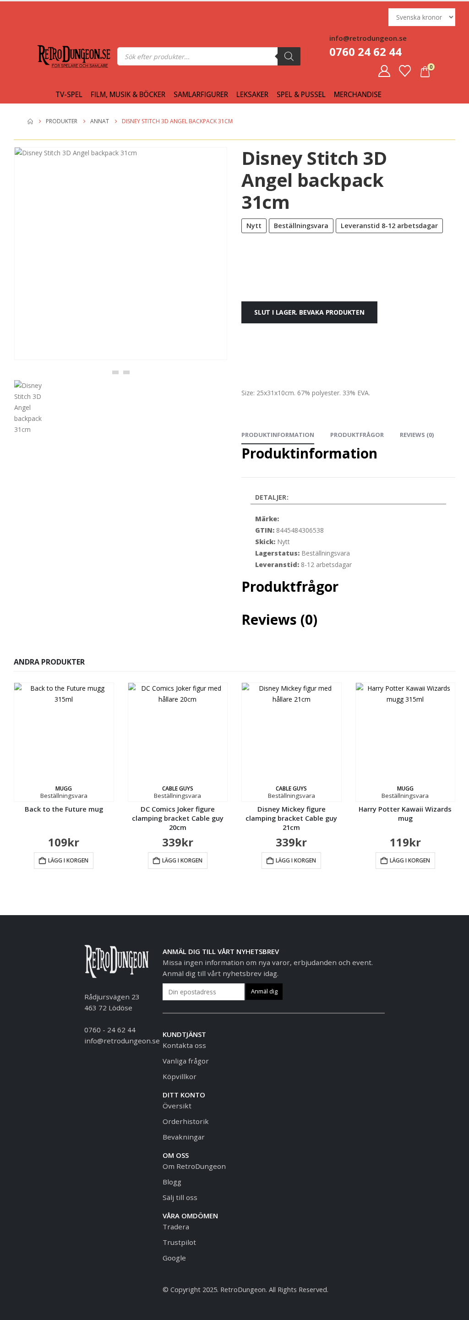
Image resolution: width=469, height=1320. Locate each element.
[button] (115, 372)
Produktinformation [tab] (277, 435)
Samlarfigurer (201, 94)
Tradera (176, 1226)
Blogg (172, 1181)
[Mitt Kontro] (384, 71)
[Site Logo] (73, 56)
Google (174, 1257)
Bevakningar (184, 1136)
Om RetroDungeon (194, 1166)
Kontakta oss (184, 1045)
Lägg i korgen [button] (68, 860)
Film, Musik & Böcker (128, 94)
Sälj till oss (180, 1197)
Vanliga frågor (186, 1060)
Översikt (177, 1105)
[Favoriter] (405, 71)
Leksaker (252, 94)
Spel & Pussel (301, 94)
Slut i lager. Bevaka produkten (309, 312)
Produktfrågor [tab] (357, 435)
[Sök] (289, 56)
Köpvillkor (179, 1076)
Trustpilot (179, 1242)
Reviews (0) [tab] (417, 435)
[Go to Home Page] (30, 121)
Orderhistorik (186, 1121)
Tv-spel (68, 94)
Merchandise (358, 94)
